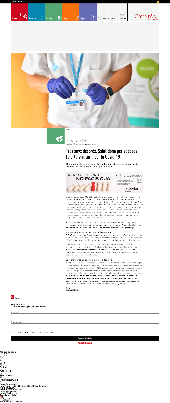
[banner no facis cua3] (105, 182)
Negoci (83, 18)
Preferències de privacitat (9, 379)
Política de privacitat (7, 375)
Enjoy (65, 18)
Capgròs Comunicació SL (18, 2)
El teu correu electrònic (20, 322)
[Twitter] (72, 140)
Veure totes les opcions (85, 343)
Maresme (32, 18)
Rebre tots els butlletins (85, 338)
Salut (56, 136)
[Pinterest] (81, 140)
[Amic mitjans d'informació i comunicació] (85, 398)
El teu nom (15, 312)
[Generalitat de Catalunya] (85, 356)
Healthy (49, 18)
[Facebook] (67, 140)
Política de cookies (6, 371)
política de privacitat (45, 332)
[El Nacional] (158, 2)
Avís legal (3, 367)
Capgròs (141, 17)
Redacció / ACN (72, 144)
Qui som (3, 362)
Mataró (14, 18)
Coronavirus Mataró (72, 289)
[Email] (85, 140)
